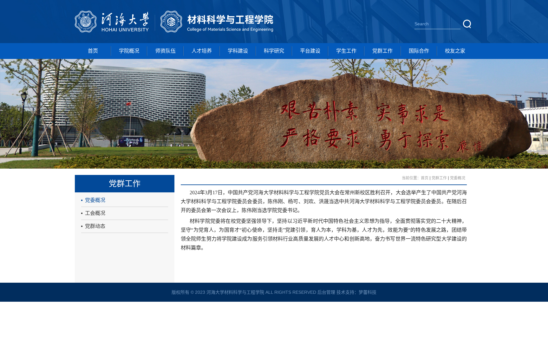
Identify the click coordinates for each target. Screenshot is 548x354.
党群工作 (382, 51)
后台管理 (326, 292)
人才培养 (202, 51)
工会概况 (95, 213)
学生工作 (346, 51)
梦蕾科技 (367, 292)
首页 (93, 51)
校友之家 (455, 51)
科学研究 (274, 51)
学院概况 (129, 51)
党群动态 (95, 226)
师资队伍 (165, 51)
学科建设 (238, 51)
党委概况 (95, 200)
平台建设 (310, 51)
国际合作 (419, 51)
